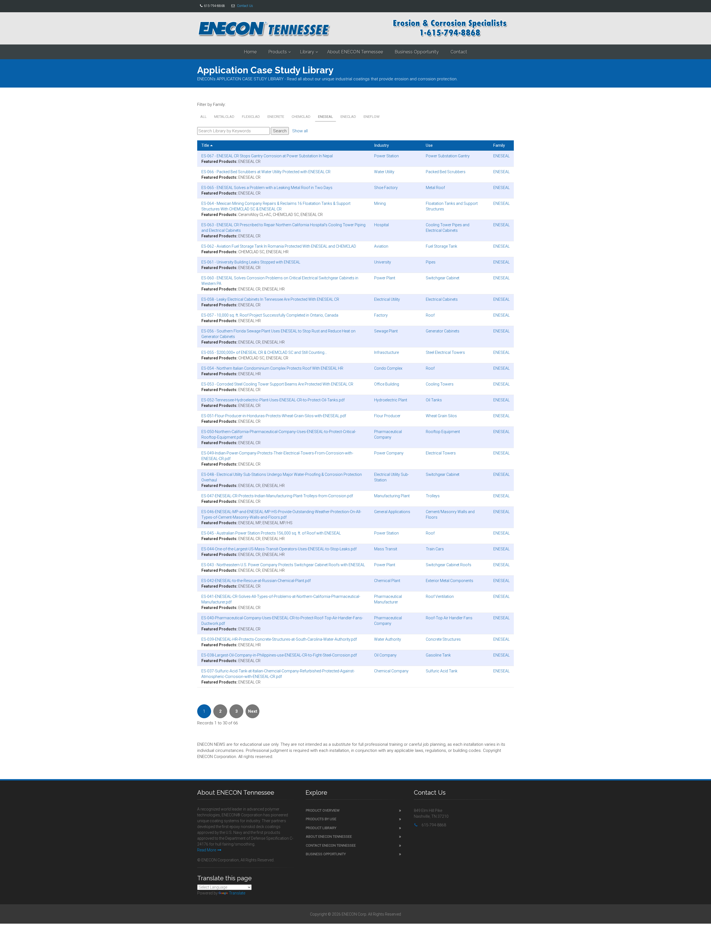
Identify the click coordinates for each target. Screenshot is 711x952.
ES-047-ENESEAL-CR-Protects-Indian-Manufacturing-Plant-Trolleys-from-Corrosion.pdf (277, 496)
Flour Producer (387, 416)
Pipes (430, 262)
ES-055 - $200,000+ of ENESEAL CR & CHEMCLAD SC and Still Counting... (264, 352)
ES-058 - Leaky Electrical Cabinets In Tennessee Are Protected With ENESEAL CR (270, 299)
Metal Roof (435, 187)
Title (205, 145)
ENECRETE (275, 117)
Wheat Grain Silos (441, 416)
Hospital (381, 225)
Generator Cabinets (442, 331)
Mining (380, 203)
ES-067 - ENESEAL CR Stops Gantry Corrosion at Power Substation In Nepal (267, 156)
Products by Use (321, 819)
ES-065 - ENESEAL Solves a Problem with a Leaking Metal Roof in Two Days (266, 187)
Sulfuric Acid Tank (441, 671)
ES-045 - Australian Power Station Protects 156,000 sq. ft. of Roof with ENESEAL (271, 533)
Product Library (321, 828)
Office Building (386, 384)
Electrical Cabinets (442, 299)
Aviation (381, 246)
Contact (458, 51)
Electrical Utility (387, 299)
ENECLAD (348, 117)
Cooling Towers (440, 384)
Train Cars (435, 549)
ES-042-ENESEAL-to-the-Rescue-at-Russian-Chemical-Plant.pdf (256, 580)
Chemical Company (391, 671)
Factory (381, 315)
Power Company (389, 453)
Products (277, 51)
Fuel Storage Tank (441, 246)
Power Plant (384, 278)
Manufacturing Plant (392, 496)
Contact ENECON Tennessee (331, 845)
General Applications (392, 511)
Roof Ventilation (440, 596)
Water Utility (384, 172)
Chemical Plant (387, 580)
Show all (300, 130)
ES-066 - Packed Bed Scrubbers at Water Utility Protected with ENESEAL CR (266, 172)
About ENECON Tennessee (355, 51)
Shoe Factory (386, 187)
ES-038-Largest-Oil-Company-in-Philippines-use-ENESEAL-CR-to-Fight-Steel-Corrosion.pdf (279, 655)
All (203, 117)
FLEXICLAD (251, 117)
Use (429, 145)
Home (250, 51)
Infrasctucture (386, 352)
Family (499, 145)
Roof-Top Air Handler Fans (449, 618)
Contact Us (245, 6)
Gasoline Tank (438, 655)
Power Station (386, 156)
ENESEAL (325, 117)
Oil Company (385, 655)
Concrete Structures (443, 639)
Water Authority (387, 639)
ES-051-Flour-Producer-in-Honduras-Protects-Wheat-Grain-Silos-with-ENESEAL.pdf (273, 416)
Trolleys (433, 496)
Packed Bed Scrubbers (445, 172)
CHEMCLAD (301, 117)
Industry (381, 145)
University (382, 262)
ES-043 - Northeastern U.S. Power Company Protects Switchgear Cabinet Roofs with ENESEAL (283, 565)
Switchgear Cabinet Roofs (448, 565)
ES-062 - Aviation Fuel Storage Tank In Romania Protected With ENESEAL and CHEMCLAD (278, 246)
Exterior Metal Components (449, 580)
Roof (430, 315)
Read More (206, 850)
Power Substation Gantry (448, 156)
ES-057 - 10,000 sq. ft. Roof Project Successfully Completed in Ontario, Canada (269, 315)
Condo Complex (388, 368)
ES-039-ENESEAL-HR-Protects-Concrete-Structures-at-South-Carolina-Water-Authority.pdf (279, 639)
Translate (237, 893)
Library (307, 51)
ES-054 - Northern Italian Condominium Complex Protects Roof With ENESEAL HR (272, 368)
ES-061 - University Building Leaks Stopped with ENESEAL (250, 262)
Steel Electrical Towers (445, 352)
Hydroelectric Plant (390, 400)
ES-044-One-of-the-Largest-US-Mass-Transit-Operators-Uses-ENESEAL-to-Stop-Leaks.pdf (279, 549)
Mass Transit (385, 549)
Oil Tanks (434, 400)
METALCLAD (224, 117)
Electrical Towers (441, 453)
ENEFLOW (372, 117)
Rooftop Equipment (443, 431)
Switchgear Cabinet (442, 278)
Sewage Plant (386, 331)
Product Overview (323, 810)
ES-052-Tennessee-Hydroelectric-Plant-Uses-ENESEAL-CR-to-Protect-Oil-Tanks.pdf (273, 400)
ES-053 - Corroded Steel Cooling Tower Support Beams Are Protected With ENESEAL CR (277, 384)
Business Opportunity (417, 51)
